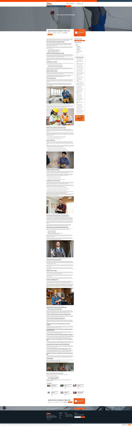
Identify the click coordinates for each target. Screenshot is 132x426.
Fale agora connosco (80, 400)
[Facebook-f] (47, 419)
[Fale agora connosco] (76, 33)
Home (47, 6)
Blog (60, 6)
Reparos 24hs (51, 6)
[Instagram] (80, 1)
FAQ (58, 6)
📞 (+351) (51, 377)
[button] (84, 1)
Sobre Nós (55, 6)
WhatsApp (63, 285)
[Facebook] (81, 1)
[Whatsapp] (82, 1)
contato (60, 285)
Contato (63, 6)
